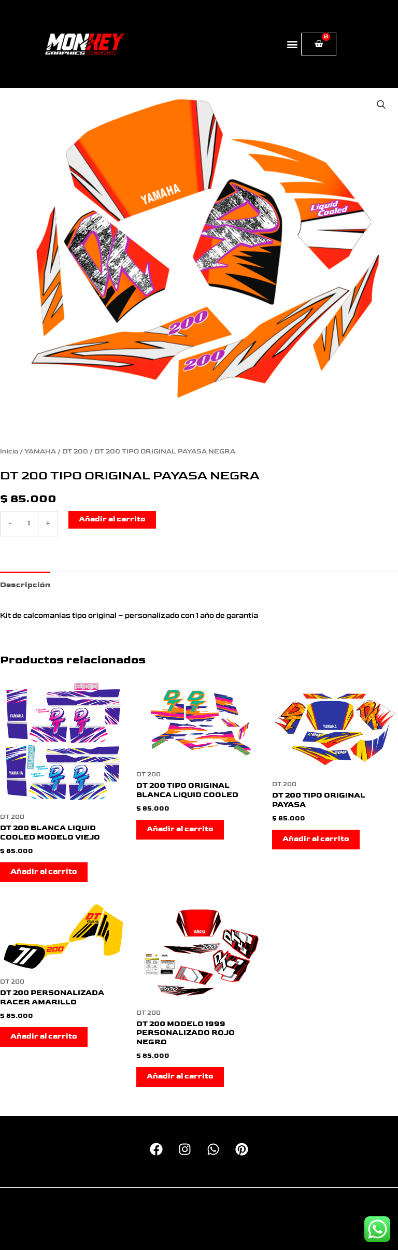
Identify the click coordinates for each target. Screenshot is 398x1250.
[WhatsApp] (213, 1149)
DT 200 (75, 452)
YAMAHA (40, 452)
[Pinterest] (241, 1149)
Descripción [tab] (25, 585)
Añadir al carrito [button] (43, 872)
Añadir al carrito (112, 519)
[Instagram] (184, 1149)
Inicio (9, 452)
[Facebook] (156, 1149)
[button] (292, 44)
